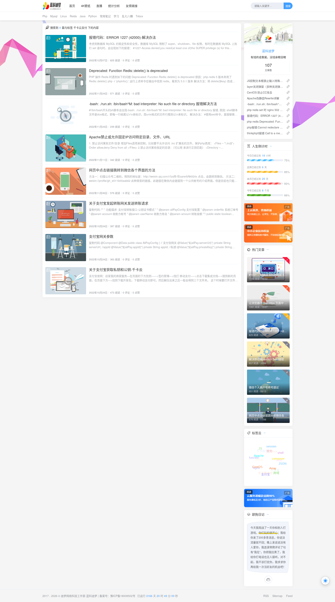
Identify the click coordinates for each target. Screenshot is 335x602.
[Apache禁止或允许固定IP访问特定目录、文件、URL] (65, 148)
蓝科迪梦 (268, 51)
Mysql (53, 16)
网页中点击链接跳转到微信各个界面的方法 (122, 170)
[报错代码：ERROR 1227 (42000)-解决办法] (65, 48)
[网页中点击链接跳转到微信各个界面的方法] (65, 181)
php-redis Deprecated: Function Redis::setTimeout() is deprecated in (265, 121)
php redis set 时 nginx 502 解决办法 (265, 110)
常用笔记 (105, 16)
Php (44, 16)
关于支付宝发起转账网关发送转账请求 (118, 203)
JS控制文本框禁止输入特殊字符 (265, 81)
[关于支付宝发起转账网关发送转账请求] (65, 214)
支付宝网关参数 (101, 236)
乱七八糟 (127, 16)
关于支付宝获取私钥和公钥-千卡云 (115, 269)
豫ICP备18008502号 (122, 596)
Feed (289, 596)
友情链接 (131, 6)
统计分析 (114, 6)
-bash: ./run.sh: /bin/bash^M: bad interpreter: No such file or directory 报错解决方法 (153, 103)
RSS (266, 596)
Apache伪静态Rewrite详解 (263, 98)
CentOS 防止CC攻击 (259, 92)
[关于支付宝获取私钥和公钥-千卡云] (65, 280)
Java (82, 16)
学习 (116, 16)
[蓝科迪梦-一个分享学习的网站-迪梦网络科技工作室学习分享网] (53, 6)
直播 (99, 6)
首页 (72, 6)
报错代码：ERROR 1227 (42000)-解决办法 (122, 37)
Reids (73, 16)
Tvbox (139, 16)
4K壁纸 (85, 6)
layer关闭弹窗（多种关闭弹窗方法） (265, 86)
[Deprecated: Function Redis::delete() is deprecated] (65, 81)
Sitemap (277, 596)
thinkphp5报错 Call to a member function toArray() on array (265, 133)
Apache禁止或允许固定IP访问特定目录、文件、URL (129, 136)
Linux (63, 16)
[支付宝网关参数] (65, 247)
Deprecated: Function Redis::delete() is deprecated (128, 70)
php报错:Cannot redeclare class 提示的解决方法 (265, 127)
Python (92, 16)
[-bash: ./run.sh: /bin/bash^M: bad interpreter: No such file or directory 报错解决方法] (65, 114)
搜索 (288, 6)
